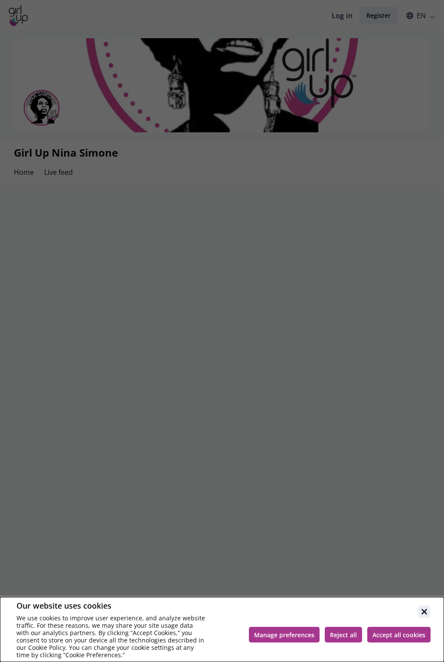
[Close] (424, 612)
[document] (222, 629)
